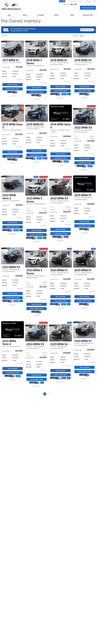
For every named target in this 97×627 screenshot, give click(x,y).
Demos (25, 15)
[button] (2, 49)
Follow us (73, 1)
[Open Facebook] (67, 4)
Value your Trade (88, 15)
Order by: (75, 36)
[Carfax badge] (63, 94)
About (72, 15)
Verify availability (13, 84)
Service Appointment (88, 7)
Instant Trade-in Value (12, 89)
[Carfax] (12, 92)
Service (56, 15)
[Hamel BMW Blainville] (11, 5)
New (9, 15)
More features (20, 79)
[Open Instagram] (76, 4)
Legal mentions (12, 96)
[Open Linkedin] (74, 4)
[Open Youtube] (72, 4)
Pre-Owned (40, 15)
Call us (81, 1)
